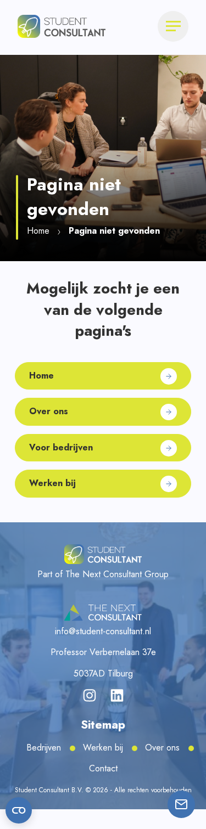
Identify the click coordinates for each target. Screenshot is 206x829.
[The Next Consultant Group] (103, 613)
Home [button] (38, 230)
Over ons (162, 747)
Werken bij (103, 747)
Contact (103, 768)
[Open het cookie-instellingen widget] (18, 810)
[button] (61, 25)
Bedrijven (43, 747)
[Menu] (173, 26)
